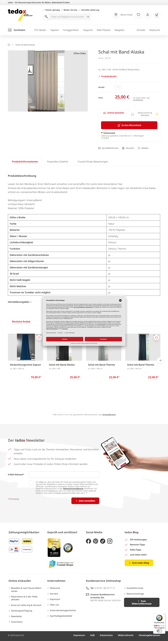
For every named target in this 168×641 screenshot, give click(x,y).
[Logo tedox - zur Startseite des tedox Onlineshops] (20, 15)
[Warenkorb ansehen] (157, 14)
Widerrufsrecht (125, 635)
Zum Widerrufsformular (142, 602)
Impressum (79, 635)
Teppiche (88, 30)
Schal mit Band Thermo (101, 364)
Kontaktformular (135, 588)
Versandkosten (138, 100)
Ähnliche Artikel (21, 321)
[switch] (159, 630)
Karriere (54, 593)
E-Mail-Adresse (16, 474)
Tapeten (54, 30)
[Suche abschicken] (87, 16)
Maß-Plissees (104, 30)
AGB (92, 635)
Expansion (55, 599)
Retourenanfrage (135, 593)
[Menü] (163, 614)
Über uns (54, 604)
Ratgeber (120, 30)
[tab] (113, 114)
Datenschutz (106, 635)
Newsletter (16, 616)
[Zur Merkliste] (138, 14)
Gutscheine (16, 621)
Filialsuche (154, 30)
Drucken (130, 148)
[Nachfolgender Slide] (160, 360)
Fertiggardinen (71, 30)
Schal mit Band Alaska (62, 364)
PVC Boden (40, 30)
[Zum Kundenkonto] (147, 14)
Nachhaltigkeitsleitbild (61, 615)
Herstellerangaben (18, 301)
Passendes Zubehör (57, 161)
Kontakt (141, 30)
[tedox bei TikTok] (102, 541)
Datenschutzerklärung (73, 488)
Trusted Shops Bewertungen (92, 161)
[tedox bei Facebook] (88, 541)
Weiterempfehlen (110, 148)
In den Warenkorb (131, 125)
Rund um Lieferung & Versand (26, 605)
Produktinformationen (25, 161)
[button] (48, 81)
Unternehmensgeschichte (63, 610)
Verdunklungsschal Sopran (25, 364)
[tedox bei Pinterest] (95, 541)
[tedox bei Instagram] (109, 541)
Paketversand (109, 133)
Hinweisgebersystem (149, 635)
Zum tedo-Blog (140, 562)
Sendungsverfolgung (21, 610)
